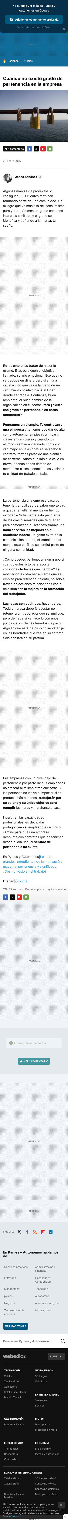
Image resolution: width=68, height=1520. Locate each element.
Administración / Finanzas (45, 1268)
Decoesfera (11, 1453)
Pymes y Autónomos (47, 1453)
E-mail (50, 148)
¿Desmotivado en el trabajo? (24, 871)
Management (12, 1288)
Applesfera (10, 1386)
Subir (53, 1356)
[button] (28, 177)
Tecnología (42, 1288)
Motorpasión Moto (46, 1429)
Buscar (63, 1341)
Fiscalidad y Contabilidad (43, 1279)
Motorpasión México (47, 1494)
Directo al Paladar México (14, 1496)
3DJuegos (41, 1376)
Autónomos (42, 1296)
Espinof (39, 1405)
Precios (28, 60)
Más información (12, 1516)
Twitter (36, 148)
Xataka (8, 1376)
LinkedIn (51, 1231)
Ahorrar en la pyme (47, 1303)
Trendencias (11, 1448)
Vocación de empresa (31, 889)
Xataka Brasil (11, 1483)
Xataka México (12, 1478)
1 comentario (16, 148)
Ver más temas (15, 1326)
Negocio (9, 1303)
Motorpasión (42, 1424)
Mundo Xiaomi (12, 1397)
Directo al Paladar (14, 1424)
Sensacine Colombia (47, 1488)
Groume (21, 881)
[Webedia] (14, 1358)
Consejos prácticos (16, 1266)
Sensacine (41, 1400)
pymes (8, 1296)
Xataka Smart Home (15, 1391)
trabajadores (43, 1310)
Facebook (29, 148)
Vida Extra (41, 1381)
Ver (36, 1061)
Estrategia (10, 1277)
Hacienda (13, 60)
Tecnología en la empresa (14, 1312)
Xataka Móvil (11, 1381)
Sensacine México (45, 1483)
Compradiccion (13, 1459)
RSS (35, 1231)
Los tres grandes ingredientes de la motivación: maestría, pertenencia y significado (32, 861)
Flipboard (43, 148)
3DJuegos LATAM (45, 1478)
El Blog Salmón (43, 1448)
